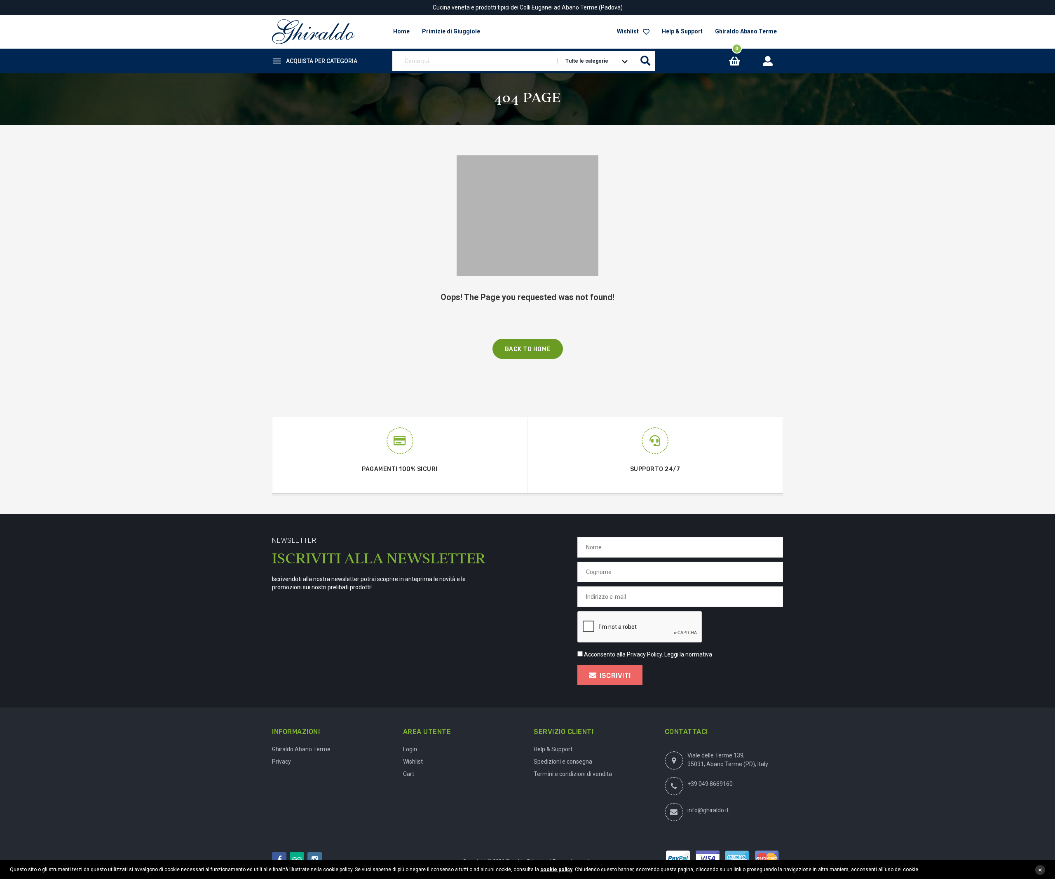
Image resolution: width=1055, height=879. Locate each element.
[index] (313, 31)
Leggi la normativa (688, 654)
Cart (408, 774)
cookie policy (556, 869)
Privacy (281, 761)
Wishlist (628, 31)
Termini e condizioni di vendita (573, 774)
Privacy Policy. (645, 654)
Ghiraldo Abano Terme (746, 31)
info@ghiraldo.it (708, 810)
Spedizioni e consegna (563, 761)
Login (410, 749)
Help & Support (682, 31)
